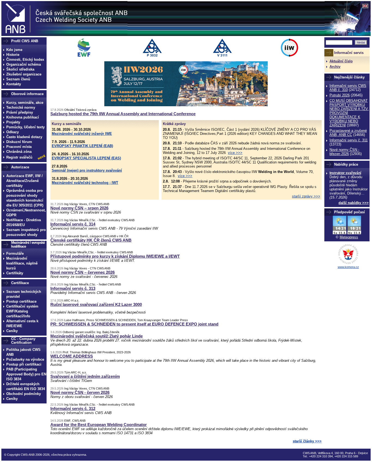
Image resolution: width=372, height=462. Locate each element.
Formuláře (15, 253)
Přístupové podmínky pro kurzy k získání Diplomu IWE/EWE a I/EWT (115, 256)
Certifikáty (14, 273)
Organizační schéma (23, 64)
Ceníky (12, 331)
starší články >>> (307, 441)
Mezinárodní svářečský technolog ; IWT (85, 183)
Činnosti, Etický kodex (25, 59)
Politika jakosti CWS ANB (23, 352)
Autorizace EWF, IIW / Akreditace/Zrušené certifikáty (24, 181)
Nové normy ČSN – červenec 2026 (82, 272)
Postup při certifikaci (23, 364)
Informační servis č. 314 (72, 224)
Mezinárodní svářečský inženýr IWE (82, 134)
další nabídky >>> (354, 203)
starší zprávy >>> (306, 196)
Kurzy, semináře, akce (24, 103)
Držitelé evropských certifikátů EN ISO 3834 (25, 386)
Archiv (335, 67)
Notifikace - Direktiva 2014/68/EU (23, 222)
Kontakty (13, 84)
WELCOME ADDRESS (71, 356)
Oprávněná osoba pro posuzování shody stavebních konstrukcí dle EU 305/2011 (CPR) (24, 198)
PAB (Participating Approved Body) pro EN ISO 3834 (26, 374)
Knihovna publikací (22, 117)
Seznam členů (18, 79)
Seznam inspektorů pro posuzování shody (26, 232)
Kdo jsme (14, 50)
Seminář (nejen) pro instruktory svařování (87, 170)
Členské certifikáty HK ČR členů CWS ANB (91, 240)
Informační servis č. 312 (72, 408)
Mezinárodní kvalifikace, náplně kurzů (22, 263)
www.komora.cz (348, 267)
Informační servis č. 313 (72, 288)
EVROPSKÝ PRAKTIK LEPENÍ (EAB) (82, 146)
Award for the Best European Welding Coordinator (98, 424)
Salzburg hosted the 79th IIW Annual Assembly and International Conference (123, 113)
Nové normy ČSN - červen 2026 (79, 392)
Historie (12, 55)
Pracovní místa (19, 147)
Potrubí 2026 (340, 95)
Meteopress (349, 237)
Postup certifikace (21, 301)
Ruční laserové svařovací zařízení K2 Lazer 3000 (96, 304)
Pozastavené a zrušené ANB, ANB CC (348, 133)
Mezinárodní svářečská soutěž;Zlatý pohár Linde (96, 336)
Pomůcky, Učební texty (25, 127)
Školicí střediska (20, 69)
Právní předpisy (19, 112)
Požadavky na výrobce (25, 359)
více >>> (235, 153)
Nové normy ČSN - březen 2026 (344, 152)
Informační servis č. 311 (349, 140)
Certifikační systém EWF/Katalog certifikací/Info (22, 311)
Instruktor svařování (345, 173)
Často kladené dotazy (24, 137)
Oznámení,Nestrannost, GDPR (26, 212)
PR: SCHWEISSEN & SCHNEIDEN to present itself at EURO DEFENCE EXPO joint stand (134, 324)
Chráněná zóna (19, 152)
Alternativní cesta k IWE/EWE (22, 323)
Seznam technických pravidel (23, 294)
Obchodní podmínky (23, 394)
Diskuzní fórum (19, 142)
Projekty (13, 122)
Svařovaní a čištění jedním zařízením (85, 376)
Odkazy (12, 132)
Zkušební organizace (23, 74)
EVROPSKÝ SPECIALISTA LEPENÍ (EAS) (86, 158)
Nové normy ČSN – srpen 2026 (79, 208)
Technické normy (20, 107)
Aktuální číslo (341, 61)
